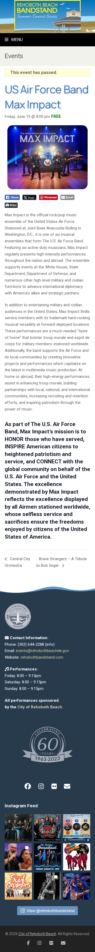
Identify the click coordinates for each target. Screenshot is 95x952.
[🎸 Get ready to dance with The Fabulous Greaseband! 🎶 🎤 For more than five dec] (47, 856)
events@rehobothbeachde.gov (42, 650)
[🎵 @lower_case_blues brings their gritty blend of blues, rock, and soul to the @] (76, 886)
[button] (14, 39)
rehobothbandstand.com (42, 657)
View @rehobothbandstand (51, 910)
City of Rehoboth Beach (39, 707)
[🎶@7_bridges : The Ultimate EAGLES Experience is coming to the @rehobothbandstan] (47, 827)
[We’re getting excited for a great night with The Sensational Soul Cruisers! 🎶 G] (18, 886)
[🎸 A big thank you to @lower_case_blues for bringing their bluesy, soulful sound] (47, 886)
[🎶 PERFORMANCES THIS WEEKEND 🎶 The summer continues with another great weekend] (76, 827)
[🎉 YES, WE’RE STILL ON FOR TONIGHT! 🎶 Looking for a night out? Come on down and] (76, 856)
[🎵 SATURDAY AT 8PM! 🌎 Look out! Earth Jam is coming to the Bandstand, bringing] (18, 827)
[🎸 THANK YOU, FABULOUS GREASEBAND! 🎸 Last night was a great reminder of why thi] (18, 856)
